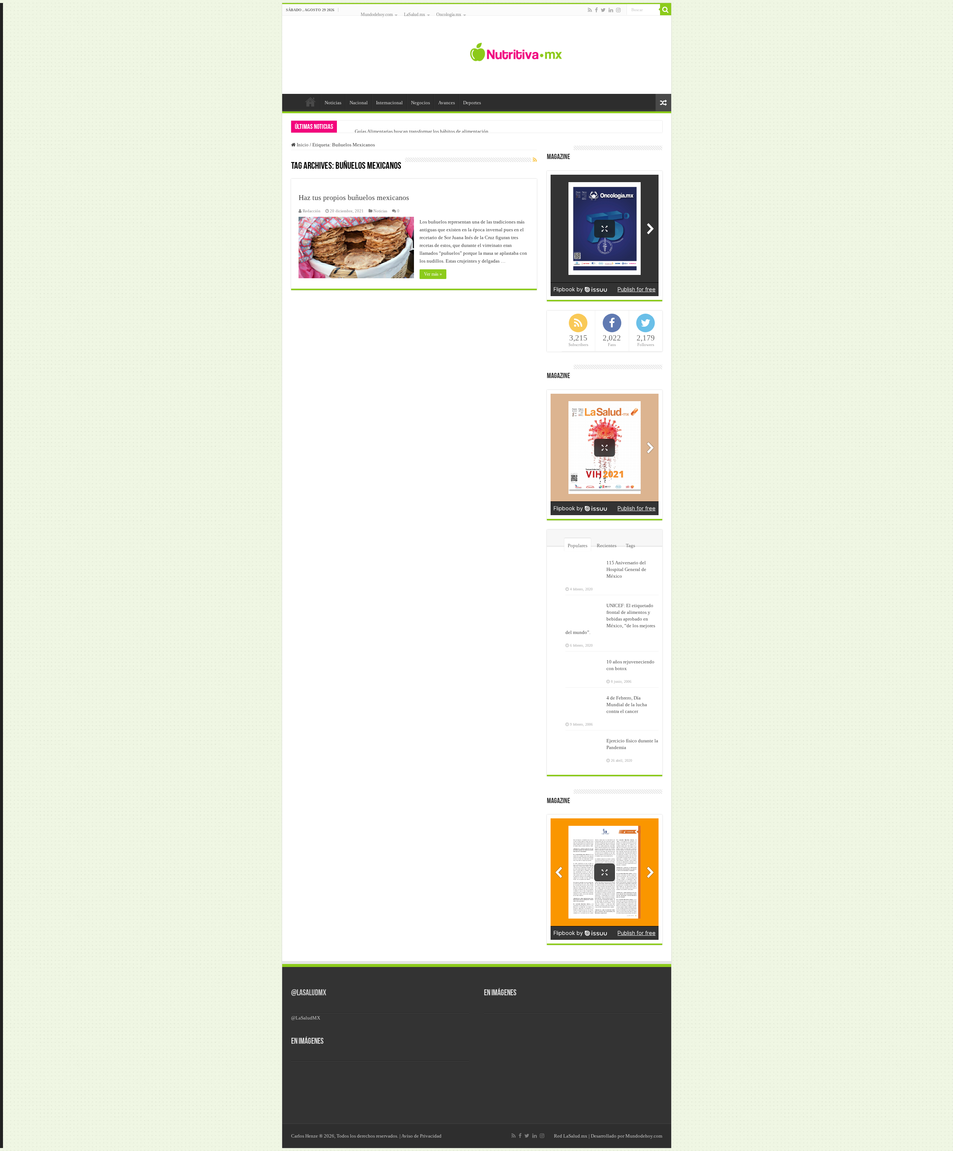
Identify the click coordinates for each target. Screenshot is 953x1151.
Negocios (420, 102)
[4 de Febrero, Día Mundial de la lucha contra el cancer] (584, 702)
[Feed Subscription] (535, 160)
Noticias (333, 102)
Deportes (472, 102)
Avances (446, 102)
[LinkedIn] (611, 10)
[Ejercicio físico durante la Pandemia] (584, 745)
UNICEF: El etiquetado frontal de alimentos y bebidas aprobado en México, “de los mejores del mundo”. (610, 619)
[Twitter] (603, 10)
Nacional (359, 102)
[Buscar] (665, 9)
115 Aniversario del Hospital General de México (626, 569)
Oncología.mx (448, 14)
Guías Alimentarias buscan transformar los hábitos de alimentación (421, 131)
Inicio (310, 102)
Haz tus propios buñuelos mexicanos (354, 197)
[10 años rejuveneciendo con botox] (584, 666)
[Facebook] (596, 10)
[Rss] (590, 10)
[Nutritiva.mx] (516, 51)
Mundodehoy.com (377, 14)
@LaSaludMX (308, 993)
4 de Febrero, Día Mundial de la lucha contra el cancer (626, 704)
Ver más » (433, 274)
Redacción (312, 211)
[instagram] (618, 10)
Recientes (606, 545)
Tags (630, 545)
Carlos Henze (304, 1136)
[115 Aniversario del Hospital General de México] (584, 567)
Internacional (389, 102)
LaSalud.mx (414, 14)
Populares (577, 545)
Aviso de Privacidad (421, 1136)
